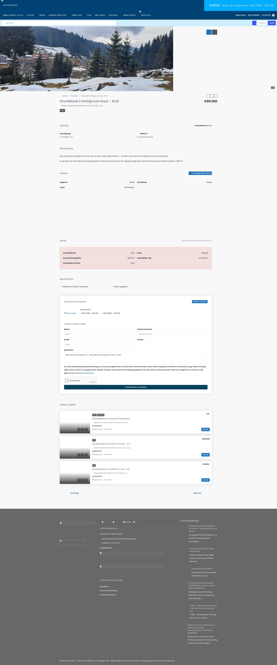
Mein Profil (130, 15)
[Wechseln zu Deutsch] (127, 522)
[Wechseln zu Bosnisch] (106, 522)
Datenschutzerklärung (84, 373)
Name (67, 329)
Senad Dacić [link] (108, 429)
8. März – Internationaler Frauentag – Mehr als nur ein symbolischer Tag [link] (203, 608)
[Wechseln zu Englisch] (117, 522)
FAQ (89, 15)
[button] (208, 96)
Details (206, 429)
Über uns (77, 15)
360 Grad (100, 15)
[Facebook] (208, 661)
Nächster (197, 493)
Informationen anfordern (135, 387)
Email (66, 339)
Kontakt (113, 15)
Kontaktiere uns (106, 548)
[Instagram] (212, 661)
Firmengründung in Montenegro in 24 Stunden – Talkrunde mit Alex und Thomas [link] (203, 528)
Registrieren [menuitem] (253, 15)
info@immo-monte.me (111, 543)
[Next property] (207, 493)
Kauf (62, 110)
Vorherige (74, 493)
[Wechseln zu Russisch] (137, 522)
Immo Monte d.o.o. (13, 15)
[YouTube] (215, 661)
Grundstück (75, 96)
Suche (30, 15)
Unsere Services (58, 15)
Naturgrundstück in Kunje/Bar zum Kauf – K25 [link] (111, 469)
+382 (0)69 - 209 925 (261, 5)
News (42, 15)
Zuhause (65, 96)
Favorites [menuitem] (268, 15)
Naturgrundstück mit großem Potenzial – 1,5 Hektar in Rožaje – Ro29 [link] (120, 444)
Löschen (262, 23)
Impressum (104, 586)
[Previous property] (64, 493)
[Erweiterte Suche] (254, 23)
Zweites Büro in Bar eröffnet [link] (202, 569)
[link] (75, 422)
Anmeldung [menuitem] (240, 15)
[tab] (209, 32)
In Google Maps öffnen (201, 173)
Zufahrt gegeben (121, 286)
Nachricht (68, 350)
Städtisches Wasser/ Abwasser (75, 286)
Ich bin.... (141, 339)
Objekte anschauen (199, 302)
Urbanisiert (100, 415)
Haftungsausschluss (108, 595)
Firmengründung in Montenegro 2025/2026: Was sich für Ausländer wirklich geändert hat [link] (201, 585)
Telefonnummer (144, 329)
